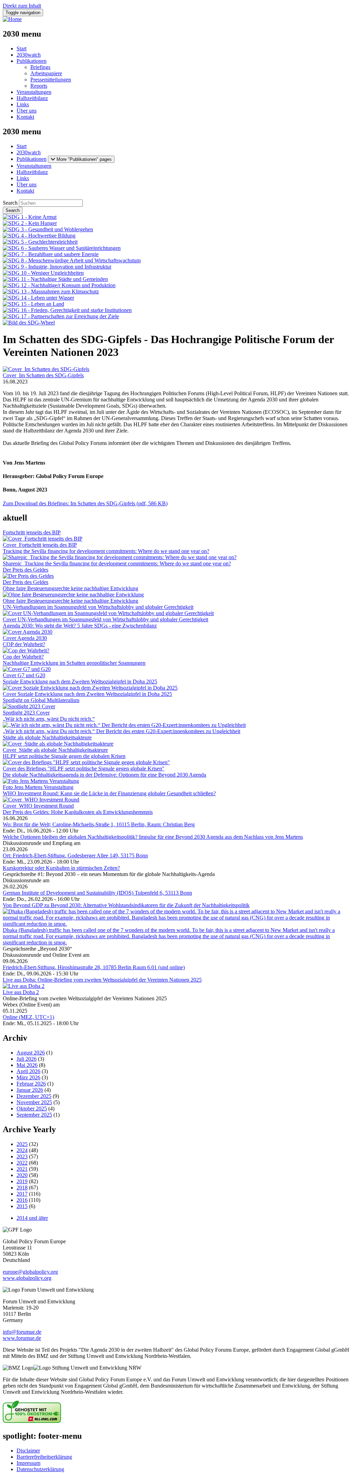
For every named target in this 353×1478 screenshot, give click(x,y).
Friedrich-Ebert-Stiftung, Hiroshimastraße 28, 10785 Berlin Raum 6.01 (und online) (94, 967)
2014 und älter (32, 1218)
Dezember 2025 (34, 1096)
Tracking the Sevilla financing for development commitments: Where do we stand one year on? (106, 551)
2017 (22, 1194)
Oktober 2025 (32, 1108)
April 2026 (28, 1071)
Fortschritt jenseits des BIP (32, 532)
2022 (22, 1163)
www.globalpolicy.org (27, 1278)
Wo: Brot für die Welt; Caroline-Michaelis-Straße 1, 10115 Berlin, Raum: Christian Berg (99, 824)
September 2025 (34, 1115)
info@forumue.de (22, 1332)
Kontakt (25, 117)
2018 (22, 1187)
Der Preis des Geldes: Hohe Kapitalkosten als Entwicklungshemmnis (78, 812)
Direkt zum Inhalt (22, 6)
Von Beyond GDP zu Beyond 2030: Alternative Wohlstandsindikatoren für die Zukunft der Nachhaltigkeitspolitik (126, 905)
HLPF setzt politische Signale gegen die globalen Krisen (64, 756)
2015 (22, 1206)
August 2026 (31, 1053)
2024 (22, 1150)
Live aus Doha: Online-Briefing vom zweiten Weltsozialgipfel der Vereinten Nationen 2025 (102, 980)
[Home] (12, 19)
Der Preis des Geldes (25, 570)
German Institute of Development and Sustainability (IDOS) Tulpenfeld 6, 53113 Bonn (97, 893)
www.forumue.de (22, 1338)
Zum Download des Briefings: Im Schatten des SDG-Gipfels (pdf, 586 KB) (85, 503)
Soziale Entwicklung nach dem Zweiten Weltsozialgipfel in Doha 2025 (80, 681)
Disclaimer (28, 1450)
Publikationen (32, 61)
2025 (22, 1144)
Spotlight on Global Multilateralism (41, 700)
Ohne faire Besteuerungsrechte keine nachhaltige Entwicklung (70, 588)
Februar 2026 (31, 1084)
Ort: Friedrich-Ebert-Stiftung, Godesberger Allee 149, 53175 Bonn (75, 855)
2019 (22, 1181)
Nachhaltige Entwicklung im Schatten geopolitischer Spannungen (74, 663)
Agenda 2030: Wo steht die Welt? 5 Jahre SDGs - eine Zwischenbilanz (80, 626)
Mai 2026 (27, 1065)
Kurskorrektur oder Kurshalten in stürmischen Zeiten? (61, 868)
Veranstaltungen (34, 92)
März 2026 (28, 1077)
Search (10, 203)
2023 (22, 1156)
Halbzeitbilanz (32, 98)
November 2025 (34, 1102)
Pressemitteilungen (50, 79)
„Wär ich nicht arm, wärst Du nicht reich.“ (49, 719)
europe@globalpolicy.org (30, 1272)
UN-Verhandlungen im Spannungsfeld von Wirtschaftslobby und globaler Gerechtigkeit (98, 607)
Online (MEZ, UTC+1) (28, 1017)
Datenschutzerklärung (40, 1469)
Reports (38, 86)
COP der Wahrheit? (24, 644)
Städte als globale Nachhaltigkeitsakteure (47, 737)
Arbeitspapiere (46, 73)
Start (22, 48)
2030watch (29, 55)
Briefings (40, 67)
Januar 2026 (30, 1090)
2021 (22, 1169)
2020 (22, 1175)
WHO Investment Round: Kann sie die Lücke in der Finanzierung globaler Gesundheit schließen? (109, 793)
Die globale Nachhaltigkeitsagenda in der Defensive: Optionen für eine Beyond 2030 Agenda (104, 775)
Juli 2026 (27, 1059)
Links (23, 104)
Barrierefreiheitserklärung (44, 1457)
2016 (22, 1200)
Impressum (28, 1463)
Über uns (27, 111)
